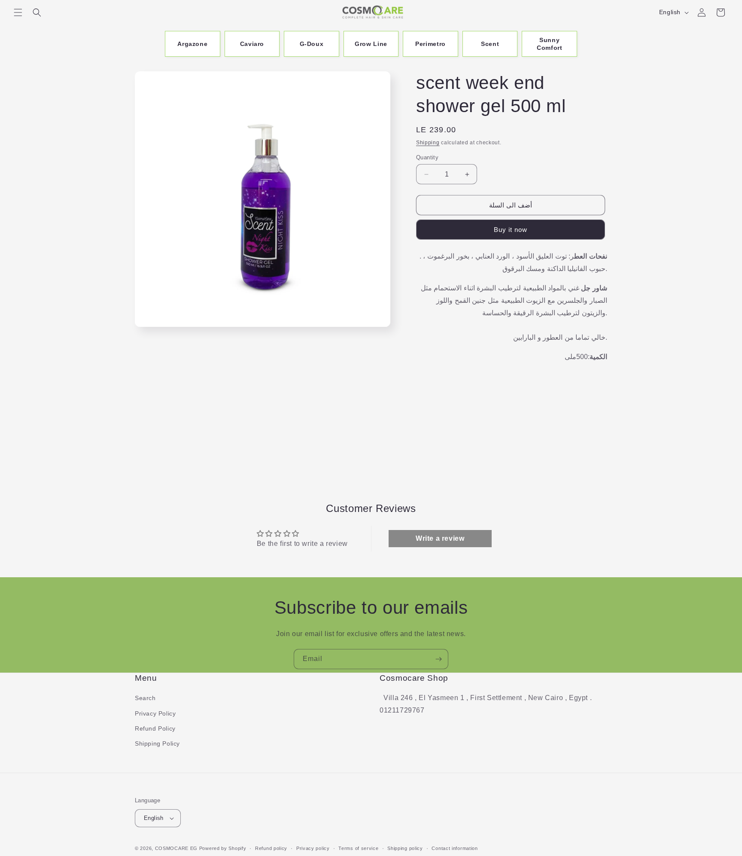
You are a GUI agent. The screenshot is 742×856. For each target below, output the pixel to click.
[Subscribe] (438, 659)
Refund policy (271, 847)
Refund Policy (155, 728)
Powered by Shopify (222, 848)
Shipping (428, 143)
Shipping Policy (157, 743)
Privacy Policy (155, 713)
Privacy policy (313, 847)
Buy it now (510, 229)
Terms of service (358, 847)
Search (145, 698)
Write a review (440, 538)
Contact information (454, 847)
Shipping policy (405, 847)
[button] (18, 12)
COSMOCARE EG (176, 848)
